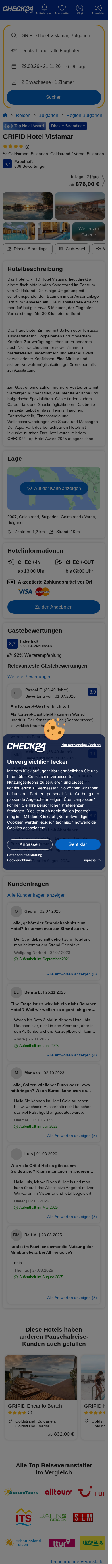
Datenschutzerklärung (24, 855)
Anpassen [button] (30, 844)
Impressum (92, 860)
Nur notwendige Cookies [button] (81, 745)
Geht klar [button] (77, 844)
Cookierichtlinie (19, 860)
